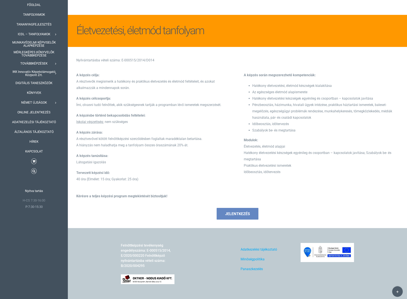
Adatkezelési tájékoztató (259, 249)
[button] (34, 171)
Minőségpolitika (253, 259)
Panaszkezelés (252, 269)
